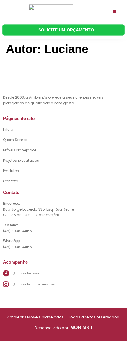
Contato (10, 181)
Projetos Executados (21, 160)
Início (8, 129)
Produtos (11, 170)
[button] (114, 11)
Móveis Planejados (20, 150)
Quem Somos (15, 139)
